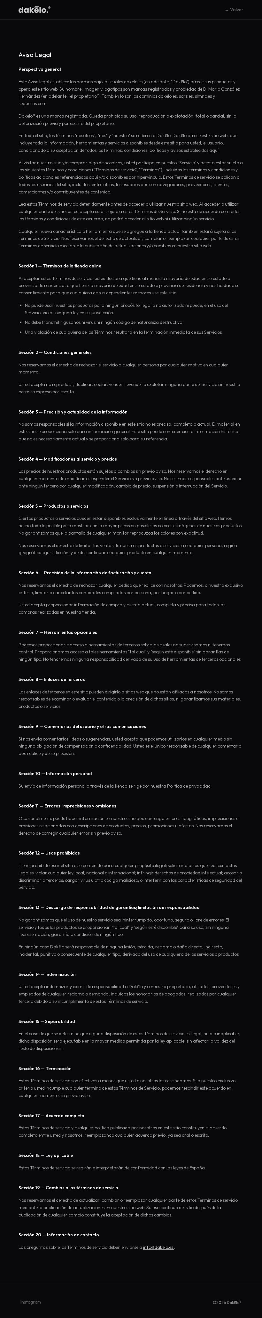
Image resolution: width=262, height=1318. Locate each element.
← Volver (234, 9)
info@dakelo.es (158, 1247)
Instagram (30, 1302)
